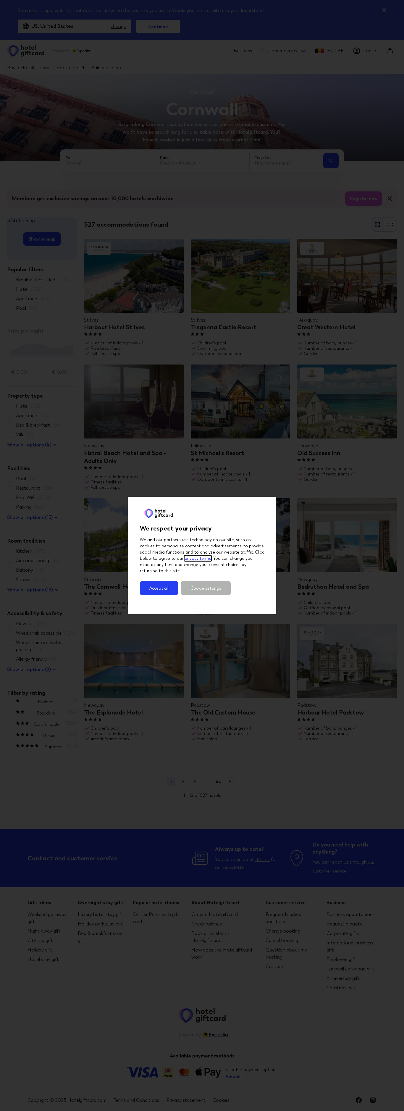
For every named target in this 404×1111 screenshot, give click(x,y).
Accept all (159, 588)
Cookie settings (205, 588)
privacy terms (198, 558)
